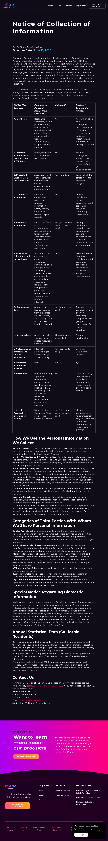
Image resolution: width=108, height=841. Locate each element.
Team (59, 5)
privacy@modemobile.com (30, 700)
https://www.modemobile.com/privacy (46, 686)
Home (50, 5)
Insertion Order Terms (39, 828)
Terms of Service (10, 828)
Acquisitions (81, 5)
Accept (81, 834)
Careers (68, 5)
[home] (8, 5)
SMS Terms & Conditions (57, 828)
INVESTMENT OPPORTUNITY (97, 5)
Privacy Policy (99, 831)
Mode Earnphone (26, 756)
